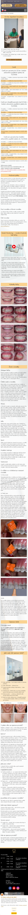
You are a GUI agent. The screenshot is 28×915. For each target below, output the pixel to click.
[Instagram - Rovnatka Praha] (18, 888)
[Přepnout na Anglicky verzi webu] (5, 10)
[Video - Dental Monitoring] (14, 246)
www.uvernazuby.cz (5, 226)
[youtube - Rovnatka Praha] (14, 888)
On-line (6, 5)
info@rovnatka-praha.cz (14, 883)
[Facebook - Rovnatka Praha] (10, 888)
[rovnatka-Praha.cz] (2, 1)
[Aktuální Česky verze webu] (2, 10)
